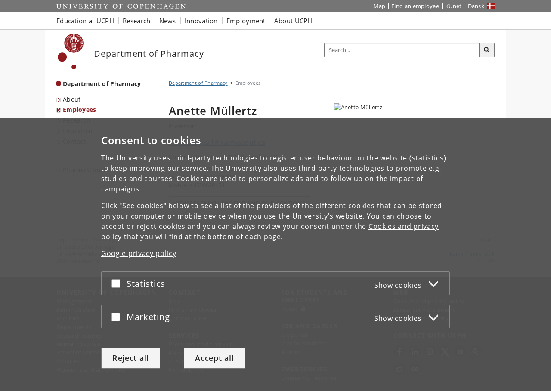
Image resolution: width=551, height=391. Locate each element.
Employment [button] (246, 20)
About (72, 99)
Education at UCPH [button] (85, 20)
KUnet (453, 6)
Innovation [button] (201, 20)
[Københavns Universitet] (71, 51)
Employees (79, 109)
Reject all (130, 358)
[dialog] (275, 254)
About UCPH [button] (293, 20)
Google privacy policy (138, 253)
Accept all (214, 358)
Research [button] (136, 20)
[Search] (487, 50)
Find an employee (415, 6)
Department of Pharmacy (102, 84)
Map (379, 6)
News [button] (167, 20)
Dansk (476, 6)
